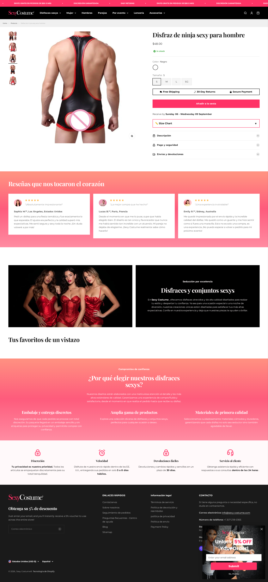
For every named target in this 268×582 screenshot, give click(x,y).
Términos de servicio (162, 502)
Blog (105, 527)
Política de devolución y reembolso (164, 509)
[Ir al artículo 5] (12, 81)
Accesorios (155, 13)
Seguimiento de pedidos (116, 512)
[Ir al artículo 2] (12, 47)
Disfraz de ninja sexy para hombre (33, 23)
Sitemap (107, 532)
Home (5, 23)
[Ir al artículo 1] (12, 36)
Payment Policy (159, 527)
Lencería (139, 13)
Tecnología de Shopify (44, 571)
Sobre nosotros (110, 507)
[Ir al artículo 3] (12, 59)
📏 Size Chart (163, 123)
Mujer (69, 13)
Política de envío (160, 521)
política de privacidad (163, 516)
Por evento (119, 13)
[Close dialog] (261, 529)
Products (14, 23)
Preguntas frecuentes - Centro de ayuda (119, 520)
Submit (233, 566)
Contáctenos (109, 502)
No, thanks (234, 573)
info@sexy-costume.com (236, 512)
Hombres (87, 13)
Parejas (102, 13)
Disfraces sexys (49, 13)
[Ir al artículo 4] (12, 70)
